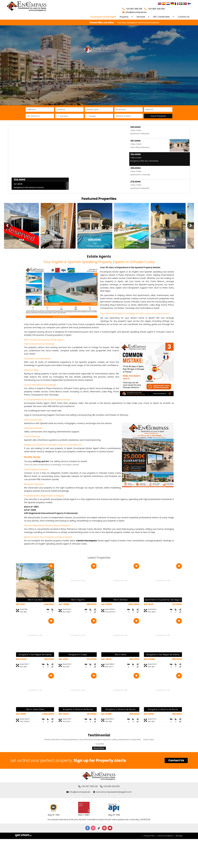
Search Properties (158, 116)
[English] (159, 4)
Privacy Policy (149, 836)
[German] (172, 4)
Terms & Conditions (165, 836)
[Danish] (189, 4)
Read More (99, 748)
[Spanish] (164, 4)
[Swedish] (181, 4)
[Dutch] (168, 4)
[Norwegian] (185, 4)
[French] (176, 4)
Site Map (179, 836)
